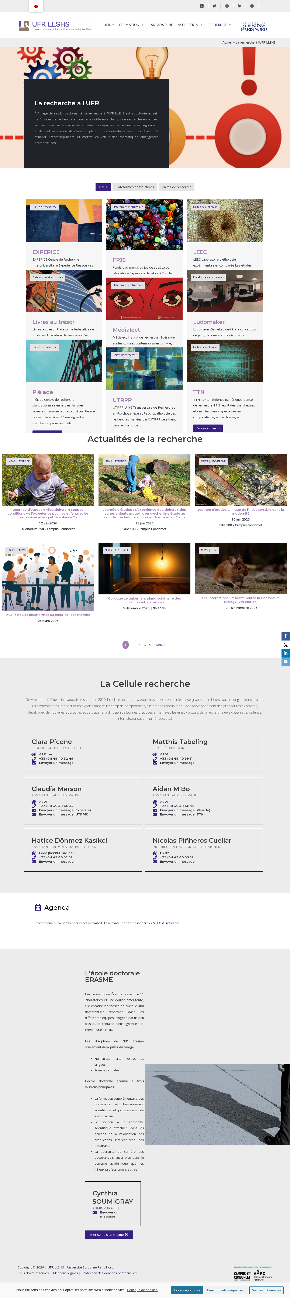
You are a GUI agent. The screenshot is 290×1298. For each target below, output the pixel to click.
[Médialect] (144, 298)
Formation (129, 25)
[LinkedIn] (239, 6)
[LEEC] (225, 220)
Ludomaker (209, 322)
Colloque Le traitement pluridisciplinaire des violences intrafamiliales (144, 600)
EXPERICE (46, 252)
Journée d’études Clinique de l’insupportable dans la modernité (241, 511)
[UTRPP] (144, 368)
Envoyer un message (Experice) (65, 810)
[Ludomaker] (225, 290)
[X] (286, 645)
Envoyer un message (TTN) (182, 814)
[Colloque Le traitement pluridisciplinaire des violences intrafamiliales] (145, 568)
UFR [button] (107, 25)
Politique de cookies (142, 1290)
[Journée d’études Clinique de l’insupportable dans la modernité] (241, 479)
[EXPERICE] (64, 220)
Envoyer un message (56, 763)
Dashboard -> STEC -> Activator (155, 923)
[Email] (286, 661)
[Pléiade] (64, 360)
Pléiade (42, 392)
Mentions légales (65, 1273)
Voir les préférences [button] (266, 1290)
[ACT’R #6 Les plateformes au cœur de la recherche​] (48, 576)
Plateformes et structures (134, 187)
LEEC (200, 252)
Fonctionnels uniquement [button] (226, 1290)
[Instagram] (227, 6)
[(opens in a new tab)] (48, 479)
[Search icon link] (267, 5)
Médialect (126, 330)
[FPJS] (144, 224)
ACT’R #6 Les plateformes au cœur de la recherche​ (48, 615)
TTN (199, 392)
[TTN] (225, 360)
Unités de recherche (176, 187)
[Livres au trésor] (64, 290)
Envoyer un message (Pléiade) (185, 810)
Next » (161, 644)
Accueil (227, 42)
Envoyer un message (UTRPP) (63, 814)
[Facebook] (202, 6)
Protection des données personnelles (109, 1273)
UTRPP (122, 400)
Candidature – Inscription (173, 25)
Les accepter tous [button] (187, 1290)
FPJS (119, 260)
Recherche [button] (217, 25)
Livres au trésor (53, 322)
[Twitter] (214, 6)
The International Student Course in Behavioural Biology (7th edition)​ (240, 600)
